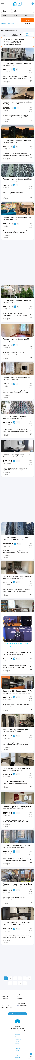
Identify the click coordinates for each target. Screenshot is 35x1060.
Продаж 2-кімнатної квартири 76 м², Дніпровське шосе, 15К (17, 102)
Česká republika (17, 1039)
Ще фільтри (27, 24)
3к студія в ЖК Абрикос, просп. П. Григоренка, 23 (17, 691)
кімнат (4, 15)
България (17, 1036)
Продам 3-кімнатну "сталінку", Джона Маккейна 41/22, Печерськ (17, 652)
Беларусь (17, 1034)
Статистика (20, 998)
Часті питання (4, 1001)
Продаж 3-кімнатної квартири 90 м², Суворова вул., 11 (17, 300)
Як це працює (4, 998)
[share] (29, 627)
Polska (17, 1046)
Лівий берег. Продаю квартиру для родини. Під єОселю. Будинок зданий (17, 416)
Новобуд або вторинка (6, 1007)
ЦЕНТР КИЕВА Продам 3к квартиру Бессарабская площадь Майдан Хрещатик (17, 576)
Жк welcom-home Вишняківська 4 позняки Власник (17, 768)
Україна (17, 1055)
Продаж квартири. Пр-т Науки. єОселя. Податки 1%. (17, 922)
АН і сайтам (20, 996)
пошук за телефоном (7, 23)
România (17, 1048)
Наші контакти (21, 1003)
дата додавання (15, 34)
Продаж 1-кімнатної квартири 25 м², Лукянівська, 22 (17, 63)
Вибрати (27, 20)
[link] (6, 628)
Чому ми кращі (4, 996)
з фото (5, 20)
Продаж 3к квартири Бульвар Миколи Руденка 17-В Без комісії (17, 845)
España (17, 1041)
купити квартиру (5, 10)
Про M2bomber (4, 994)
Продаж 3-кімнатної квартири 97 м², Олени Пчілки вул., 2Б (17, 218)
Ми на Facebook (23, 1005)
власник (15, 20)
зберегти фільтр (28, 34)
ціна (26, 15)
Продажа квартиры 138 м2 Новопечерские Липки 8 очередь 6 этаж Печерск (17, 537)
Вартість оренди (5, 1005)
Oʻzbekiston (17, 1057)
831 (20, 983)
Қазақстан (17, 1043)
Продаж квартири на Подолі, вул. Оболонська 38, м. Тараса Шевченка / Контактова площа (17, 807)
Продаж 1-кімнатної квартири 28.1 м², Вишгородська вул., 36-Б (17, 339)
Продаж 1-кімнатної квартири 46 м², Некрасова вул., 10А (17, 140)
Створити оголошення (18, 1014)
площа (15, 15)
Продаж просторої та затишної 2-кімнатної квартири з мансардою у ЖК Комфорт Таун (17, 884)
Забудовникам (21, 994)
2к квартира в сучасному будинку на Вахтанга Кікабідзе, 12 (17, 729)
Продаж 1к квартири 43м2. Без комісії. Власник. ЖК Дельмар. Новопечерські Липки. (17, 455)
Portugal (18, 1050)
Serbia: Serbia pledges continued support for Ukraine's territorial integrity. (17, 628)
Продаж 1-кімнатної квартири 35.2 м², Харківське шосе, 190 (17, 378)
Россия (17, 1053)
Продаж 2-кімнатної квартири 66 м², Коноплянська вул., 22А (17, 179)
